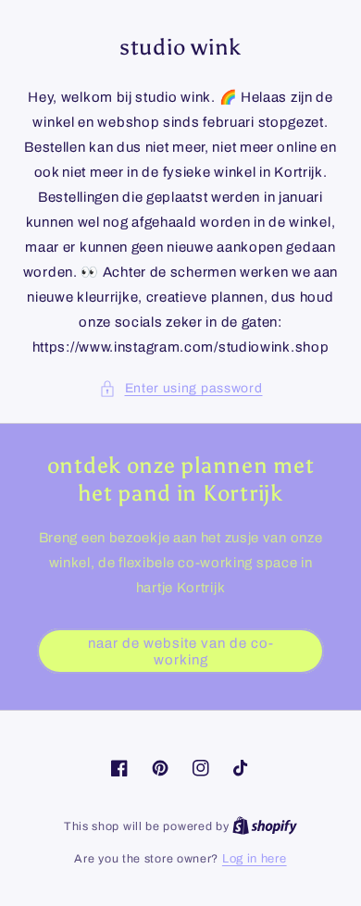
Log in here (254, 858)
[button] (181, 388)
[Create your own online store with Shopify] (264, 826)
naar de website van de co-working (181, 651)
